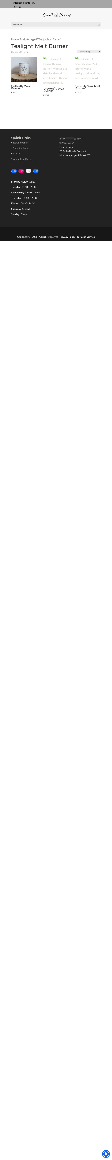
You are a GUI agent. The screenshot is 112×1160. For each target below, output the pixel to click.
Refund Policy (20, 142)
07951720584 (66, 142)
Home (14, 39)
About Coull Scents (23, 158)
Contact (17, 153)
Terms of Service (86, 236)
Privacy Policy (67, 236)
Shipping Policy (21, 148)
